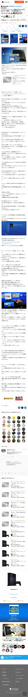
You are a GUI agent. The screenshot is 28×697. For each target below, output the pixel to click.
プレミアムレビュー (20, 669)
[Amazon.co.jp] (8, 398)
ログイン (13, 462)
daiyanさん (7, 20)
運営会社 (4, 672)
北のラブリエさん (11, 450)
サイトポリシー (5, 678)
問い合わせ (18, 672)
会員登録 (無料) (19, 2)
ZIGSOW (11, 6)
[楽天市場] (18, 398)
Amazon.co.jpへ (15, 594)
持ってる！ (7, 600)
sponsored (3, 8)
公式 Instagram (5, 684)
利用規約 (4, 675)
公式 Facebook (6, 681)
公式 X (17, 681)
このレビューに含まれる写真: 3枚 (19, 44)
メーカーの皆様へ (19, 678)
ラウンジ (4, 669)
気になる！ (21, 600)
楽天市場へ (14, 597)
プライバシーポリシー (20, 675)
